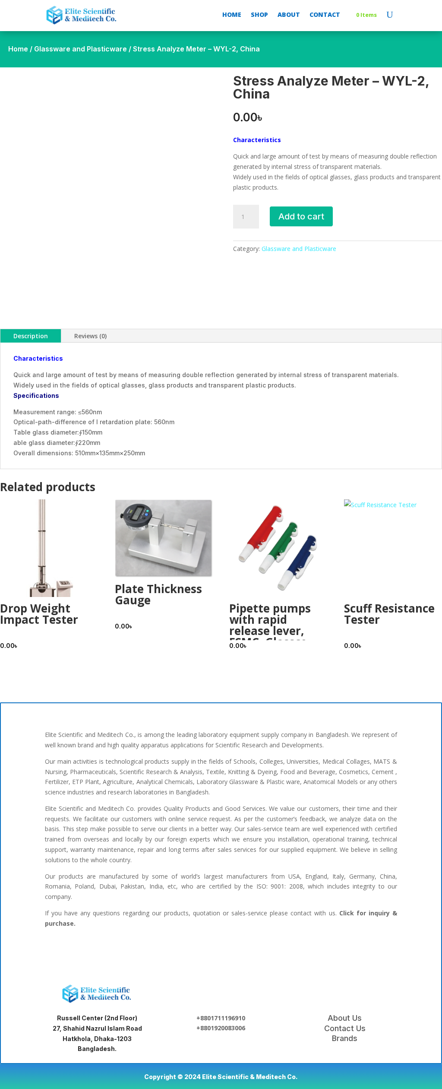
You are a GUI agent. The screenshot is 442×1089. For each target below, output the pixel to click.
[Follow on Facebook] (166, 950)
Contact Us (345, 1028)
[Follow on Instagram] (249, 950)
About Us (345, 1017)
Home (18, 48)
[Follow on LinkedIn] (193, 950)
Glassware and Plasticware (80, 48)
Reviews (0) (90, 336)
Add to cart (301, 216)
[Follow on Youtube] (276, 950)
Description (30, 336)
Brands (344, 1038)
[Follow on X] (221, 950)
